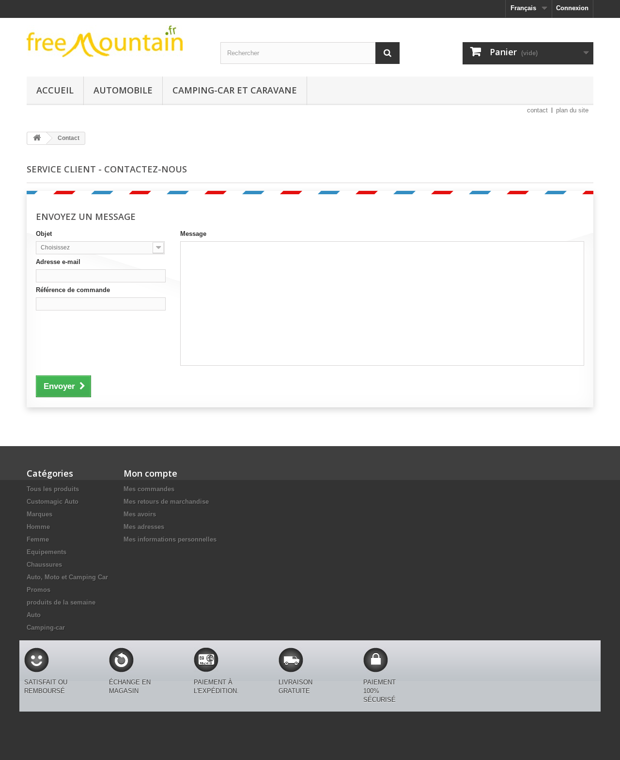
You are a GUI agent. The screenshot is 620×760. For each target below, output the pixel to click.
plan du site (572, 110)
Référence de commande (73, 290)
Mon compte (150, 473)
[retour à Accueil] (37, 138)
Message (193, 233)
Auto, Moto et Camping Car (67, 577)
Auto (34, 615)
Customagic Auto (52, 501)
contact (537, 110)
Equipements (46, 552)
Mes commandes (149, 489)
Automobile (123, 90)
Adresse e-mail (58, 261)
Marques (39, 514)
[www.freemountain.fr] (116, 41)
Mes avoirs (140, 514)
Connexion (572, 8)
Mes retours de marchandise (166, 501)
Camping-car (46, 627)
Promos (38, 589)
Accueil (55, 90)
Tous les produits (53, 489)
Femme (38, 539)
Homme (38, 526)
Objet (44, 233)
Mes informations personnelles (170, 539)
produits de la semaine (61, 602)
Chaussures (44, 564)
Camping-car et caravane (234, 90)
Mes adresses (144, 526)
